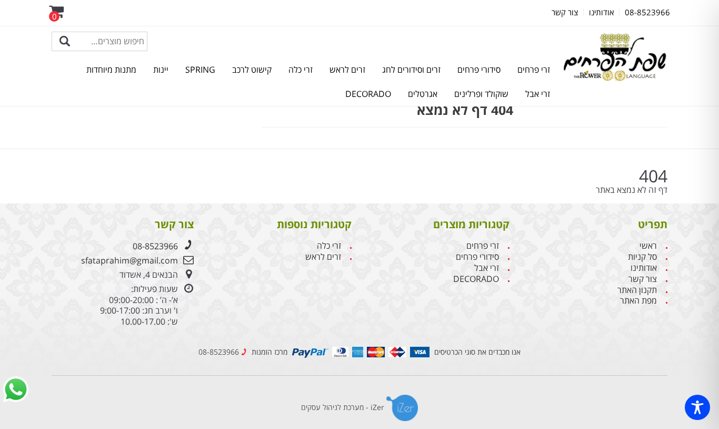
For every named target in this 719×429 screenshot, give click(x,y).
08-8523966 (155, 246)
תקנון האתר (637, 290)
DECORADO (368, 94)
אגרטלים (422, 94)
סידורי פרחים (479, 69)
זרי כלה (300, 69)
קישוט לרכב (252, 69)
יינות (160, 69)
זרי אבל (537, 94)
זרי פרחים (533, 69)
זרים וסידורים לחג (411, 69)
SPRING (200, 69)
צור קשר (642, 279)
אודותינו (644, 268)
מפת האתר (638, 300)
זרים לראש (347, 69)
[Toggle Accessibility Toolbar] (697, 407)
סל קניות (642, 256)
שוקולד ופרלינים (481, 94)
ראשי (648, 245)
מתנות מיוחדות (111, 69)
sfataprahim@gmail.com (129, 260)
